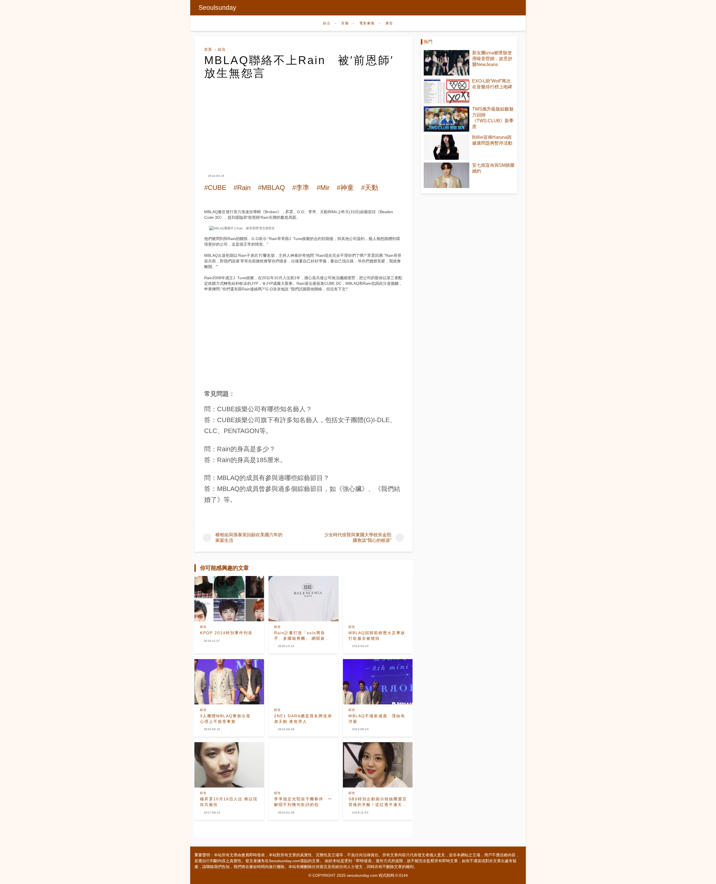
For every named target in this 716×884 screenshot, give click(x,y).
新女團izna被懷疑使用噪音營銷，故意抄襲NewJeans (492, 58)
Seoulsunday (217, 7)
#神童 (345, 187)
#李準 (300, 187)
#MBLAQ (271, 187)
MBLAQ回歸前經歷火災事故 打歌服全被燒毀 (376, 636)
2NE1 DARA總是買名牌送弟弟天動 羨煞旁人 (303, 719)
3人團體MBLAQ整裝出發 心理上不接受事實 (227, 719)
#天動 (369, 187)
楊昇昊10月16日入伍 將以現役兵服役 (229, 802)
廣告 (389, 23)
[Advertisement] (303, 121)
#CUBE (215, 187)
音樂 (345, 23)
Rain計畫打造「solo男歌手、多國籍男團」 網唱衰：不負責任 (301, 636)
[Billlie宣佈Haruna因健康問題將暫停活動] (446, 147)
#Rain (242, 187)
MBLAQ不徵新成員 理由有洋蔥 (376, 719)
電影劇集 (367, 23)
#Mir (323, 187)
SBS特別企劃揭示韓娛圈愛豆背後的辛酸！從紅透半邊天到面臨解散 (377, 802)
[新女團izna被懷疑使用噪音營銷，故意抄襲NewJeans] (446, 63)
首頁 (208, 49)
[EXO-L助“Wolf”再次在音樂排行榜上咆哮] (446, 91)
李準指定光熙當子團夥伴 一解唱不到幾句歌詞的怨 (303, 802)
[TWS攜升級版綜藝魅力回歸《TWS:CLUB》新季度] (446, 119)
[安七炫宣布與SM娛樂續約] (446, 175)
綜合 (327, 23)
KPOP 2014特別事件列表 (226, 633)
